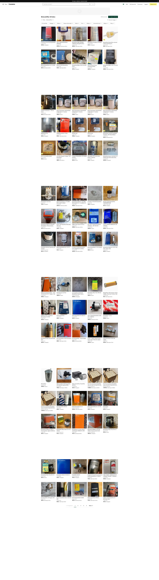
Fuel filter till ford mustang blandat (48, 42)
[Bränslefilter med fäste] (48, 193)
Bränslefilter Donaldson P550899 (95, 42)
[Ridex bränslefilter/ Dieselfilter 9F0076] (79, 375)
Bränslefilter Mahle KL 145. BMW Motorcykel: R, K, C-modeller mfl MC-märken (79, 202)
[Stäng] (158, 1)
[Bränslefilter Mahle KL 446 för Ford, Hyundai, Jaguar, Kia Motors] (48, 421)
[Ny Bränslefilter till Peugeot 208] (48, 489)
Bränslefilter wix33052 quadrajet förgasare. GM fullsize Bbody (110, 134)
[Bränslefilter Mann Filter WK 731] (48, 466)
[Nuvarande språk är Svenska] (123, 4)
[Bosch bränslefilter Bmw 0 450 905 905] (64, 489)
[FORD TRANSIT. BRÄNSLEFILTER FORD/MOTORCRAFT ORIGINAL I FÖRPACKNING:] (110, 466)
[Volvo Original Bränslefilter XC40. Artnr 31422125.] (95, 307)
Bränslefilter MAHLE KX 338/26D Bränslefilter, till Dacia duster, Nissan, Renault (47, 225)
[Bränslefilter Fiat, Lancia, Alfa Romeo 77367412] (95, 148)
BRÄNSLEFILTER (44, 133)
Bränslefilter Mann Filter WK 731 (47, 474)
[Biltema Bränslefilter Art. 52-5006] (48, 57)
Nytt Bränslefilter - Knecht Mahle (79, 338)
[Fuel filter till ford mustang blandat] (48, 34)
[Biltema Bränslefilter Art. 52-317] (64, 239)
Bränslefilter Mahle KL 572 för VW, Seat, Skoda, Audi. (110, 248)
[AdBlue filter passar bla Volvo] (79, 216)
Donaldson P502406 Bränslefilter (94, 201)
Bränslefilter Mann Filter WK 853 (94, 292)
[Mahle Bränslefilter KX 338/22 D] (79, 307)
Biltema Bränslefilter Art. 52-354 (94, 406)
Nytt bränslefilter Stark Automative (64, 338)
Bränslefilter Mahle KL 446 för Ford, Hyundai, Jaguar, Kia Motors (48, 430)
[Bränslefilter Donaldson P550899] (95, 34)
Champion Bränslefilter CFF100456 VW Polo (79, 157)
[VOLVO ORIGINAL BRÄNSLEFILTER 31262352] (110, 216)
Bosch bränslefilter (60, 315)
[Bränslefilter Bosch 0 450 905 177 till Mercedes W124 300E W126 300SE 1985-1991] (110, 148)
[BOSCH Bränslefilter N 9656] (79, 489)
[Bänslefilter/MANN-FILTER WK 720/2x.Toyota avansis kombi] (95, 421)
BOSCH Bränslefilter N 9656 (78, 497)
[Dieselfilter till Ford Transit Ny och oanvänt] (48, 239)
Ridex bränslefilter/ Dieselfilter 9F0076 (78, 384)
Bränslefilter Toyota (107, 315)
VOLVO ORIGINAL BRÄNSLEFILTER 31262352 (110, 225)
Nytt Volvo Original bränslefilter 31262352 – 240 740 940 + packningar (94, 225)
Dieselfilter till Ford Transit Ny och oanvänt (48, 248)
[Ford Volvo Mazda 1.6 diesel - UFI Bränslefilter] (64, 148)
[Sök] (89, 4)
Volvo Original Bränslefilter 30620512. (62, 43)
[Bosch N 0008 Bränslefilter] (64, 57)
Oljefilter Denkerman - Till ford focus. (47, 111)
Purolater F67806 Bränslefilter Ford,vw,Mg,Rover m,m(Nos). (78, 248)
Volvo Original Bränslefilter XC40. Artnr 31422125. (94, 316)
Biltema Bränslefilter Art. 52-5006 (48, 65)
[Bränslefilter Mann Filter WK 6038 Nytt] (48, 330)
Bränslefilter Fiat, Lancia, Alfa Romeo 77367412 (94, 157)
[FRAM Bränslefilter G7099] (64, 125)
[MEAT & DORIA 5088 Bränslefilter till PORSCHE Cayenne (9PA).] (64, 375)
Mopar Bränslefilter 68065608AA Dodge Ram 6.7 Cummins (63, 111)
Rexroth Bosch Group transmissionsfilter (92, 66)
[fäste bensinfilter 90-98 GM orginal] (110, 330)
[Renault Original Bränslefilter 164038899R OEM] (110, 193)
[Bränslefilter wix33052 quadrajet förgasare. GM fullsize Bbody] (110, 125)
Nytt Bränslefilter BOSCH (62, 406)
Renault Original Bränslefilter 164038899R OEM (109, 202)
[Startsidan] (12, 4)
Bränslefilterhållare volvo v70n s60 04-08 (110, 66)
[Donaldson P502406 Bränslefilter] (95, 193)
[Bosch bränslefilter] (64, 307)
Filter (44, 19)
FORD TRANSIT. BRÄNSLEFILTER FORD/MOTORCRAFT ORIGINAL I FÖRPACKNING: (110, 475)
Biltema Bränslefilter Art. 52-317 (63, 247)
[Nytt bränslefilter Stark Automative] (64, 330)
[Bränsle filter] (79, 125)
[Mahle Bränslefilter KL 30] (79, 398)
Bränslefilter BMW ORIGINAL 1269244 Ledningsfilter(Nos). (78, 43)
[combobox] (67, 4)
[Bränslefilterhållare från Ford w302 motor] (79, 57)
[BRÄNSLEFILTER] (48, 125)
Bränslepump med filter (61, 292)
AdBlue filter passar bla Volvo (78, 224)
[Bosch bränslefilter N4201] (48, 148)
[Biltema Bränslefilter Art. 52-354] (95, 398)
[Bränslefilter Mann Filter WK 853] (95, 284)
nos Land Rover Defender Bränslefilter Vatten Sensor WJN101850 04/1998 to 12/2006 (79, 293)
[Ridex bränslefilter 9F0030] (95, 489)
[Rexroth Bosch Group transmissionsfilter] (95, 57)
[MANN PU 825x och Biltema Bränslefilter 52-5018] (48, 307)
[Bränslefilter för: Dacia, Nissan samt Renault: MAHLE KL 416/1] (79, 421)
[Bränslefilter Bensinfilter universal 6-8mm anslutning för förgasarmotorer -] (110, 34)
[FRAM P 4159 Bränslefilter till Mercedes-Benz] (110, 489)
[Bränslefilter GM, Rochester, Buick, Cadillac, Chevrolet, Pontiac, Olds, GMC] (110, 284)
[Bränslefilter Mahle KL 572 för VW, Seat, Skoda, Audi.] (110, 239)
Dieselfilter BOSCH (76, 474)
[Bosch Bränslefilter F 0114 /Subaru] (95, 239)
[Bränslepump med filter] (64, 284)
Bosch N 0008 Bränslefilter (62, 65)
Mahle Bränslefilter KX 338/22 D (78, 315)
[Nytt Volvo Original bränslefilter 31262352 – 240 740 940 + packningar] (95, 216)
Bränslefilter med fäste (46, 201)
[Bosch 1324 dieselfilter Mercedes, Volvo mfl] (64, 216)
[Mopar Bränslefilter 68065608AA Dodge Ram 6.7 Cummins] (64, 102)
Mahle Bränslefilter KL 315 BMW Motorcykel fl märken (63, 202)
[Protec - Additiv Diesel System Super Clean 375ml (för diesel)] (95, 330)
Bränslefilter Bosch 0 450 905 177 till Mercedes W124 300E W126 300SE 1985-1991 (110, 157)
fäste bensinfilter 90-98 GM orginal (109, 339)
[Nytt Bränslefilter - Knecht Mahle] (79, 330)
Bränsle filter (74, 133)
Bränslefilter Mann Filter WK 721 (109, 429)
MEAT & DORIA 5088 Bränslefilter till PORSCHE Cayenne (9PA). (63, 384)
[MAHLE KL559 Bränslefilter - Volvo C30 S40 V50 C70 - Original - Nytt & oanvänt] (48, 284)
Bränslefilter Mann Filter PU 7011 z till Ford (64, 430)
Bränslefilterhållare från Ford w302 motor (79, 66)
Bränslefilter (43, 383)
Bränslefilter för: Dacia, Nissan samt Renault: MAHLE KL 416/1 (78, 430)
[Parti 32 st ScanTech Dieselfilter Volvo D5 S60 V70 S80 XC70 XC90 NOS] (95, 375)
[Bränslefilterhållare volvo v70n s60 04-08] (110, 57)
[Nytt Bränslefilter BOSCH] (64, 398)
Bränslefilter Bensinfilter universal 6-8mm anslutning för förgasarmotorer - (110, 43)
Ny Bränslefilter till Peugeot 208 (47, 497)
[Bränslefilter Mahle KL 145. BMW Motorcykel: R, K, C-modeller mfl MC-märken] (79, 193)
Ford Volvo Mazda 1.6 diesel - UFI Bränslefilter (63, 157)
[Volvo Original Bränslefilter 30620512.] (64, 34)
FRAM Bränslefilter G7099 (62, 133)
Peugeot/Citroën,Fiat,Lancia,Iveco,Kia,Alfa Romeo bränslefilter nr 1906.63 (95, 475)
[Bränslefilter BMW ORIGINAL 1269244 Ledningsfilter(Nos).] (79, 34)
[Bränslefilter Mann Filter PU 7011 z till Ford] (64, 421)
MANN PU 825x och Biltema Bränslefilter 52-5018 (47, 316)
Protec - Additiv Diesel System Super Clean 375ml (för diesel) (94, 339)
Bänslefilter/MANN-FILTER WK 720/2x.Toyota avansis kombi (94, 430)
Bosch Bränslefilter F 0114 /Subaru (95, 247)
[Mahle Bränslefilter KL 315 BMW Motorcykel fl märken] (64, 193)
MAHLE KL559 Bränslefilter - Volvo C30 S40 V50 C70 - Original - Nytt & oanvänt (48, 293)
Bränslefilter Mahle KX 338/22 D (63, 474)
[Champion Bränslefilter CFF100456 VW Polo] (79, 148)
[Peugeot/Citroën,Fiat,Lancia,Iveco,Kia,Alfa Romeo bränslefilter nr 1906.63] (95, 466)
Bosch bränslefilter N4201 (46, 156)
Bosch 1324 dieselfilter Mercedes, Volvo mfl (64, 225)
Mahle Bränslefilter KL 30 (77, 406)
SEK (127, 4)
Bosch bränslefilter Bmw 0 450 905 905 (64, 498)
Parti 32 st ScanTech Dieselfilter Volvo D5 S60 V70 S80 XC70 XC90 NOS (95, 384)
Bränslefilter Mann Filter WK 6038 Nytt (48, 339)
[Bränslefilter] (48, 375)
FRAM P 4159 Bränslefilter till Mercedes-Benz (109, 498)
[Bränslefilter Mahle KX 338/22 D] (64, 466)
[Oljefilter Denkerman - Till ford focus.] (48, 102)
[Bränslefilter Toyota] (110, 307)
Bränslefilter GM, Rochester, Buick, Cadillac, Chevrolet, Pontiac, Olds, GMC (110, 293)
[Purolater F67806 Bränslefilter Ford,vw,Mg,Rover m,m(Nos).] (79, 239)
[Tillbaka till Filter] (42, 20)
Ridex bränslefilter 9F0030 (93, 497)
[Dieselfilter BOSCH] (79, 466)
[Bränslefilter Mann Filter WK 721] (110, 421)
